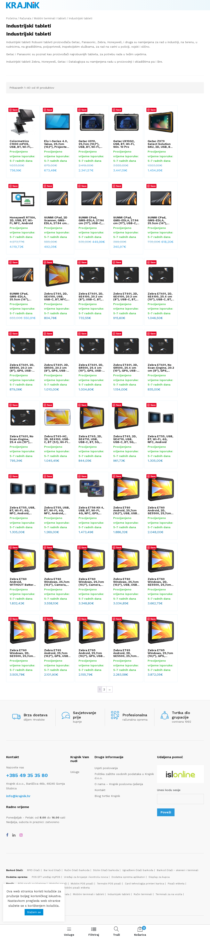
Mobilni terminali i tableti (50, 18)
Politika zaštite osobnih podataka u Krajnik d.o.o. (124, 776)
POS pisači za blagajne (32, 883)
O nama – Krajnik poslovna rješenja (119, 784)
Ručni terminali (143, 894)
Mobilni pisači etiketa (76, 887)
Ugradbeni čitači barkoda (137, 870)
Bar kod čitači (52, 870)
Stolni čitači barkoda (106, 870)
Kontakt (100, 790)
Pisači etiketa (176, 883)
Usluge (74, 772)
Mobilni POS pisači (82, 883)
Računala (25, 18)
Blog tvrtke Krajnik (107, 796)
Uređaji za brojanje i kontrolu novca (86, 877)
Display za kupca (159, 877)
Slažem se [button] (34, 912)
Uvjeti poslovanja (106, 768)
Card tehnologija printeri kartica (144, 883)
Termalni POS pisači (109, 883)
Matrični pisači (58, 883)
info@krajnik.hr (18, 796)
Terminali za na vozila (169, 894)
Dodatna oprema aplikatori (128, 877)
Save (15, 109)
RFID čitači (33, 870)
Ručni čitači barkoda (76, 870)
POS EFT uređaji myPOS (46, 877)
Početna (11, 18)
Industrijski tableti (119, 894)
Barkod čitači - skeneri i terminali (177, 870)
